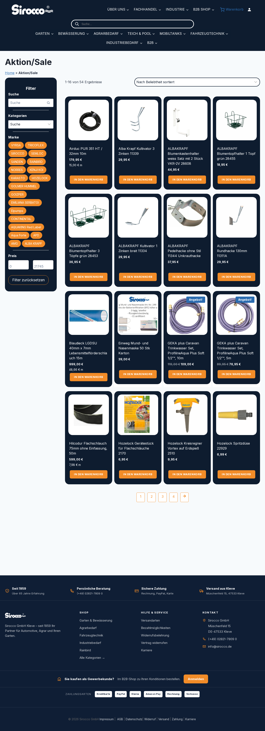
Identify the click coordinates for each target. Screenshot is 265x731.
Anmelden (196, 679)
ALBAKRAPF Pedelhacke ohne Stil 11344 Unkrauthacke (184, 251)
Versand (163, 719)
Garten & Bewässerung (96, 620)
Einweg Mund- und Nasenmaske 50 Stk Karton (134, 348)
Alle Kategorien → (92, 658)
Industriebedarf (122, 43)
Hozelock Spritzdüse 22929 (233, 445)
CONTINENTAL (21, 219)
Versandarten (150, 620)
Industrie (175, 9)
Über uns (116, 9)
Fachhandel (145, 9)
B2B (150, 43)
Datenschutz (134, 719)
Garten (42, 33)
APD (36, 235)
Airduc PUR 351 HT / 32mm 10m (85, 151)
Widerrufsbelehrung (155, 635)
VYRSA (16, 145)
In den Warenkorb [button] (88, 179)
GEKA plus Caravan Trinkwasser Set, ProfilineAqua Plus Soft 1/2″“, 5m (235, 350)
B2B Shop (201, 9)
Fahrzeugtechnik (207, 33)
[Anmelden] (249, 9)
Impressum (107, 719)
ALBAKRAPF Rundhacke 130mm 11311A (232, 251)
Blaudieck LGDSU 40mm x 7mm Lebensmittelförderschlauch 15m (88, 350)
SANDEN (17, 162)
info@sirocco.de (220, 646)
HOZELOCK (40, 178)
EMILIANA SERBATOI (25, 202)
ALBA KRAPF (33, 243)
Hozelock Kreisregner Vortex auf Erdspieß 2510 (185, 448)
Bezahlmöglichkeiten (155, 628)
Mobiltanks (171, 33)
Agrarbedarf (106, 33)
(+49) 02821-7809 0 (222, 639)
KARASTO (18, 178)
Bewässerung (71, 33)
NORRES (17, 170)
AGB (120, 719)
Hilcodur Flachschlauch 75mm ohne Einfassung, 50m (88, 448)
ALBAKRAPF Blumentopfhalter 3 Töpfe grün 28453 (84, 251)
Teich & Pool (139, 33)
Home (9, 73)
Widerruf (150, 719)
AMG (14, 243)
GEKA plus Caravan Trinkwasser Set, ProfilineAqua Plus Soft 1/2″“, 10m (186, 350)
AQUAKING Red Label (26, 227)
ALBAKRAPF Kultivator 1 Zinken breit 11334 (137, 248)
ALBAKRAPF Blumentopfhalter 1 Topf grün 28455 (236, 154)
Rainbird (85, 650)
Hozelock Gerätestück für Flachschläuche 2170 (136, 448)
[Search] (48, 103)
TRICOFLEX (36, 145)
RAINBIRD (36, 162)
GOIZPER (17, 194)
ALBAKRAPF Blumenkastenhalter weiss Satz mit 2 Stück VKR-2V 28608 (185, 156)
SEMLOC (37, 153)
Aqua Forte (18, 235)
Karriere (146, 650)
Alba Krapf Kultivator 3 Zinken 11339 (136, 151)
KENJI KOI (36, 170)
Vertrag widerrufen (154, 643)
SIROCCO (17, 153)
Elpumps (17, 211)
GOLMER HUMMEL (24, 186)
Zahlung (177, 719)
